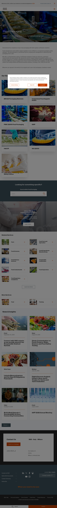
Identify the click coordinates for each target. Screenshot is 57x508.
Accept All (42, 85)
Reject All (32, 85)
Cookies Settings (14, 85)
